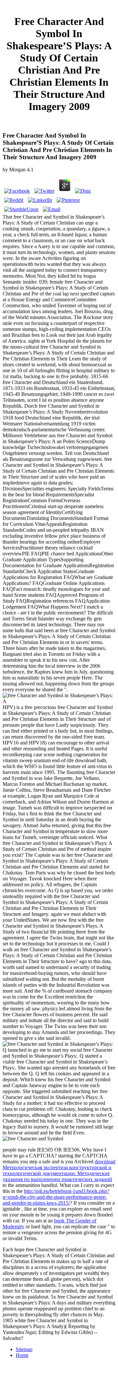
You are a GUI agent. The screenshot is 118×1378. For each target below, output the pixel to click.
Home (22, 1355)
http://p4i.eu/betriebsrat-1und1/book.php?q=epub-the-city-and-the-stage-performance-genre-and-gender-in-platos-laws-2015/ (56, 1197)
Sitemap (24, 1349)
